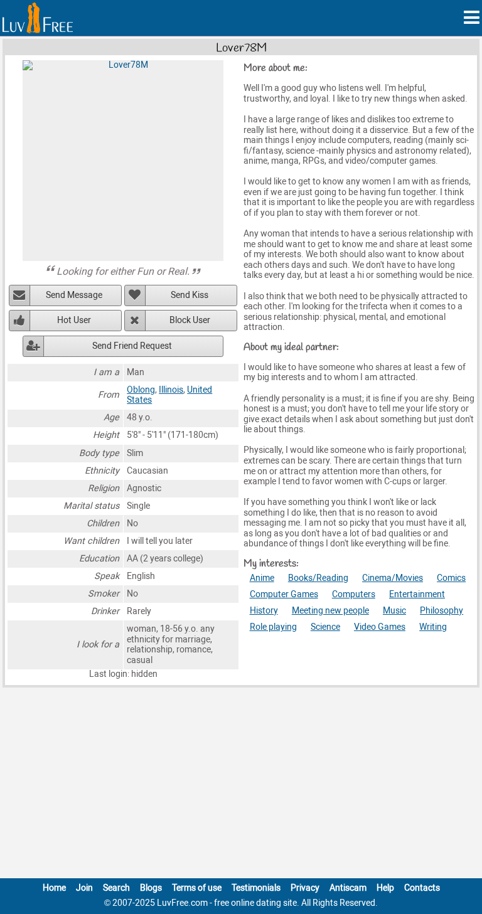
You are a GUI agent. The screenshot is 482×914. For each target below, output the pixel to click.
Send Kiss (189, 295)
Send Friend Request (132, 346)
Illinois (171, 390)
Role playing (273, 627)
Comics (451, 578)
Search (116, 888)
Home (54, 888)
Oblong (141, 390)
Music (394, 610)
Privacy (305, 888)
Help (385, 888)
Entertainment (417, 594)
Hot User (74, 320)
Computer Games (284, 594)
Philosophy (441, 610)
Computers (353, 594)
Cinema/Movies (392, 578)
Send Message (74, 295)
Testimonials (256, 888)
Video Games (379, 627)
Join (84, 888)
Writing (433, 627)
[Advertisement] (241, 785)
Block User (189, 320)
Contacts (422, 888)
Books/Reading (318, 578)
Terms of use (197, 888)
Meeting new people (330, 610)
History (264, 610)
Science (325, 627)
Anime (262, 578)
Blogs (151, 888)
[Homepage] (38, 18)
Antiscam (348, 888)
